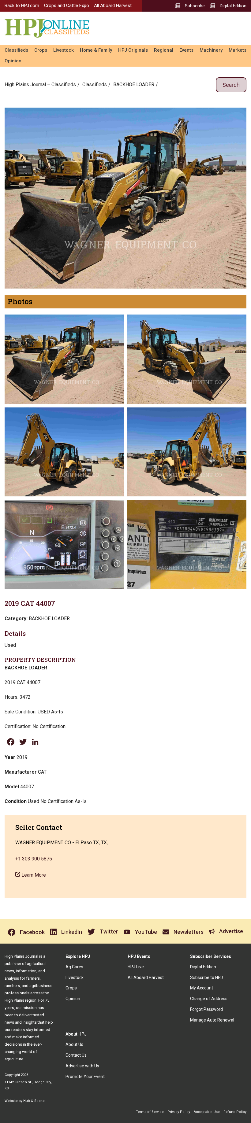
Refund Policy (234, 1112)
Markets (237, 50)
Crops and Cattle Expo (66, 5)
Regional (163, 50)
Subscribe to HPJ (206, 977)
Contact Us (76, 1055)
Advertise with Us (82, 1065)
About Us (74, 1044)
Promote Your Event (85, 1076)
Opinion (13, 61)
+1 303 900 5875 (33, 859)
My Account (201, 987)
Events (186, 50)
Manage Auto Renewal (212, 1020)
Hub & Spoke (34, 1101)
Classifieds (16, 50)
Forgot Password (206, 1009)
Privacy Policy (178, 1112)
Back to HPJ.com (22, 5)
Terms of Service (150, 1112)
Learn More (33, 875)
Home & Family (96, 50)
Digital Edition (203, 966)
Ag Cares (74, 966)
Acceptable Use (207, 1112)
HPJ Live (136, 966)
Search (231, 85)
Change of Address (208, 998)
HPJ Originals (133, 50)
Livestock (63, 50)
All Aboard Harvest (113, 5)
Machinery (211, 50)
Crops (40, 50)
